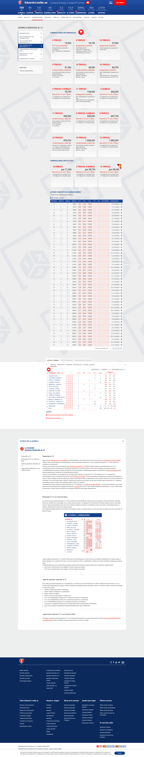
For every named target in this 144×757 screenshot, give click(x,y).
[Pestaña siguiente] (125, 364)
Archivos (48, 17)
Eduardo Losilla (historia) (27, 705)
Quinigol (48, 710)
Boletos (27, 17)
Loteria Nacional (51, 723)
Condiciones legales (25, 715)
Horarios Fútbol (68, 690)
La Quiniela (76, 486)
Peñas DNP (49, 688)
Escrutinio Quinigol (87, 717)
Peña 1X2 (56, 17)
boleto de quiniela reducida (92, 484)
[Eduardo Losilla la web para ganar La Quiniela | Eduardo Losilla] (87, 2)
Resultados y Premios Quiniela (88, 706)
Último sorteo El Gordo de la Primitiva (107, 714)
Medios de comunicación (27, 710)
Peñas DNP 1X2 (66, 17)
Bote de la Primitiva (69, 710)
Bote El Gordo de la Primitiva (69, 719)
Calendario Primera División (69, 682)
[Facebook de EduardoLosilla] (114, 662)
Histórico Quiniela (69, 678)
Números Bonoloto (105, 732)
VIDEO (81, 33)
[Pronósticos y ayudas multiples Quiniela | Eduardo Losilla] (48, 369)
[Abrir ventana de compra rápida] (0, 743)
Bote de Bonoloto (69, 715)
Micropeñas (77, 17)
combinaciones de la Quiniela (58, 460)
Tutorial (22, 723)
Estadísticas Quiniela (70, 673)
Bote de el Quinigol (69, 708)
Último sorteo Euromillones (107, 708)
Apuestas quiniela (25, 678)
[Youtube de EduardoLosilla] (116, 662)
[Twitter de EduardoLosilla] (119, 662)
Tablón (93, 17)
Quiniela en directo (87, 715)
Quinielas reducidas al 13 (77, 466)
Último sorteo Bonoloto (106, 710)
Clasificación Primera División (70, 686)
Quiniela (48, 708)
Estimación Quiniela (87, 710)
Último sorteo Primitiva (106, 705)
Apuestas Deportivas (70, 693)
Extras (101, 17)
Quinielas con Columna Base (112, 460)
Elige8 (48, 731)
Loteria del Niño (50, 729)
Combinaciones (37, 17)
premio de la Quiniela (112, 470)
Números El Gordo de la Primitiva (106, 736)
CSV (49, 411)
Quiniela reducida (25, 673)
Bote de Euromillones (70, 713)
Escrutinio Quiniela (69, 675)
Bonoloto (49, 718)
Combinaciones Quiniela (53, 670)
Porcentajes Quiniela (25, 681)
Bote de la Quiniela (69, 705)
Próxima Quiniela (87, 712)
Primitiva (48, 705)
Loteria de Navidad (51, 726)
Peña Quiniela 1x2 (51, 685)
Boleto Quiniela (24, 670)
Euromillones (50, 715)
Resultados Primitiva (88, 723)
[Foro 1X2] (123, 662)
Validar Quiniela (50, 683)
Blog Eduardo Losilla (25, 726)
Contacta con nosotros (26, 721)
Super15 (86, 17)
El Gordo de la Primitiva (53, 721)
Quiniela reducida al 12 (52, 675)
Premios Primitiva (87, 720)
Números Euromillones (106, 730)
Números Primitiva (105, 727)
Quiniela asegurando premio (52, 679)
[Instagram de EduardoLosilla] (111, 662)
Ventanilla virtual (24, 708)
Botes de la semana (71, 701)
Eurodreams (49, 734)
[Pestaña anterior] (47, 364)
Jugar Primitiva (50, 713)
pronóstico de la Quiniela (78, 476)
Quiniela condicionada (26, 675)
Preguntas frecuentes (26, 718)
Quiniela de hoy (68, 670)
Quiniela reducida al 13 (52, 673)
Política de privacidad (26, 713)
